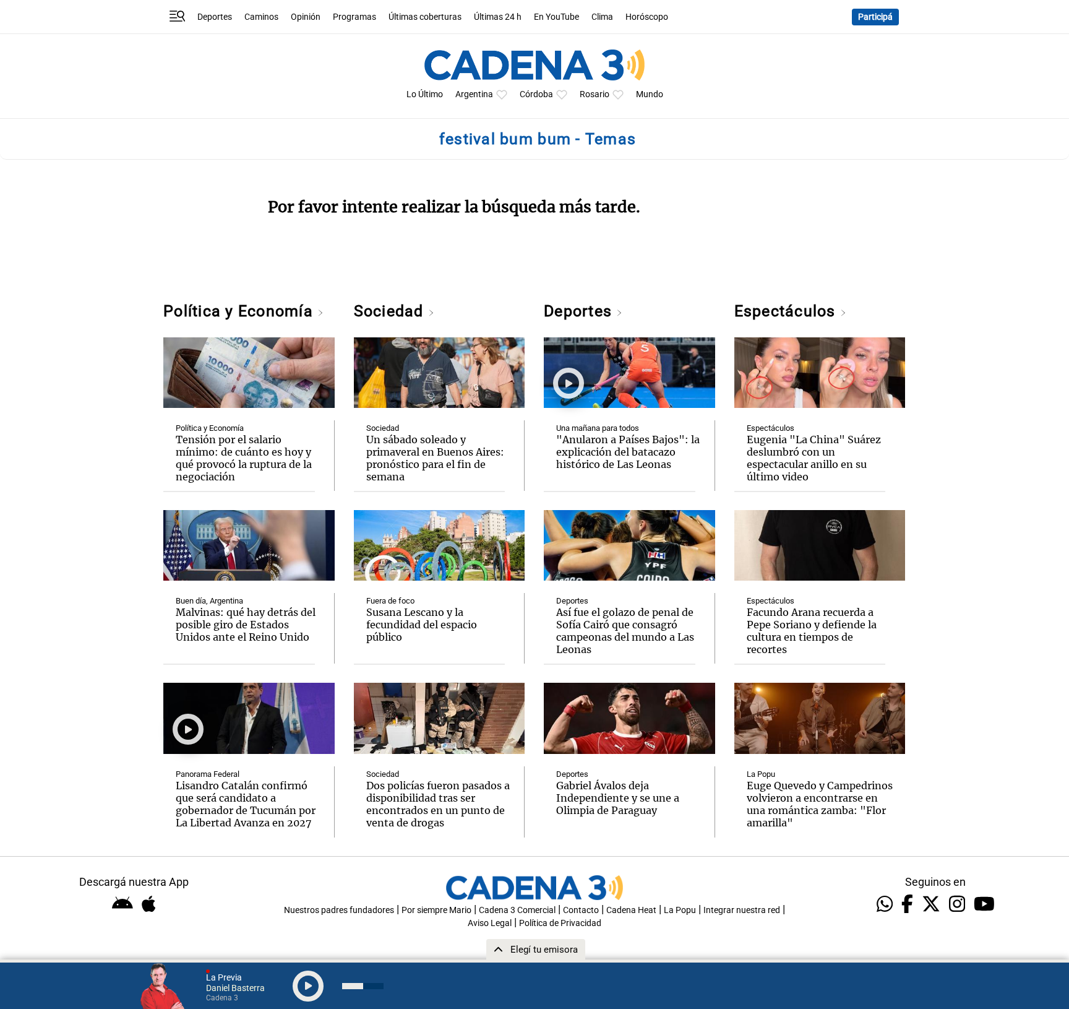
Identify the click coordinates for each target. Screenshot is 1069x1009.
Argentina (474, 94)
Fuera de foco (390, 600)
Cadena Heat (631, 910)
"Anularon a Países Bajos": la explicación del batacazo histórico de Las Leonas (628, 451)
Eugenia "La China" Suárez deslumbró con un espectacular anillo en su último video (814, 458)
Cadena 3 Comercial (517, 910)
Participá (875, 17)
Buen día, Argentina (209, 600)
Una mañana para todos (597, 428)
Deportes (214, 17)
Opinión (305, 17)
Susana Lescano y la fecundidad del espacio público (421, 624)
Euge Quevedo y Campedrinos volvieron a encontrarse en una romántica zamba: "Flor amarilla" (820, 804)
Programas (354, 17)
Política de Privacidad (560, 923)
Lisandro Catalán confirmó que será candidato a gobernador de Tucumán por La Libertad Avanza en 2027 (246, 804)
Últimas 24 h (498, 17)
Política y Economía (240, 311)
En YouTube (556, 17)
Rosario (594, 94)
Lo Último (424, 94)
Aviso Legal (490, 923)
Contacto (581, 910)
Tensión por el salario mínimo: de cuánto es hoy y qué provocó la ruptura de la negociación (244, 458)
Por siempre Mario (436, 910)
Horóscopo (646, 17)
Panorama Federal (207, 774)
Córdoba (536, 94)
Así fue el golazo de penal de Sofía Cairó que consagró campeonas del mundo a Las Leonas (625, 631)
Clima (602, 17)
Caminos (261, 17)
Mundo (649, 94)
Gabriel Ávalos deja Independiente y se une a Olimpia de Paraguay (617, 797)
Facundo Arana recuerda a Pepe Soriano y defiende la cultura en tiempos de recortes (812, 631)
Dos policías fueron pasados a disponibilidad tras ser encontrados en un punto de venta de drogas (438, 804)
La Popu (761, 774)
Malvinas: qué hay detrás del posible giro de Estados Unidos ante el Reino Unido (246, 624)
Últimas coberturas (425, 17)
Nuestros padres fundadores (339, 910)
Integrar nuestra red (741, 910)
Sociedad (391, 311)
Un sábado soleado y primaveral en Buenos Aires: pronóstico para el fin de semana (435, 458)
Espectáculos (787, 311)
